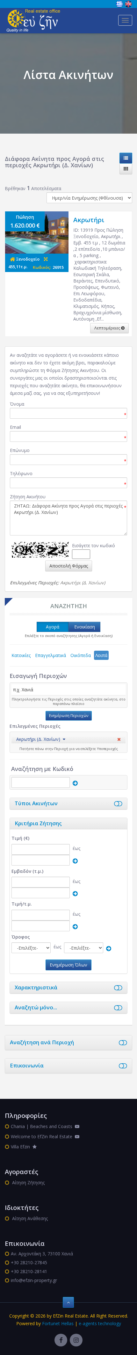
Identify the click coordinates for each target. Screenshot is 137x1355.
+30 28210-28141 (29, 1271)
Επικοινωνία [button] (27, 1065)
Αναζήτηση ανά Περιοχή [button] (42, 1042)
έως (76, 848)
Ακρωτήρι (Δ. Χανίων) (38, 739)
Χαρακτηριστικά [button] (36, 987)
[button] (40, 739)
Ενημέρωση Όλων (68, 965)
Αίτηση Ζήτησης (28, 1182)
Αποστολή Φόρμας (68, 566)
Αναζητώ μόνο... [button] (36, 1007)
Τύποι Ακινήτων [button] (36, 803)
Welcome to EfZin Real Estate (43, 1136)
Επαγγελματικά (50, 655)
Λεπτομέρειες (107, 328)
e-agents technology (100, 1323)
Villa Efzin (21, 1147)
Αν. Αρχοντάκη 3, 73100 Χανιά (42, 1254)
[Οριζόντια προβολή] (125, 158)
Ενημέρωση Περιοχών (68, 715)
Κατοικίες (21, 655)
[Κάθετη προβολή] (125, 168)
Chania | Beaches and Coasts (43, 1126)
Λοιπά (101, 655)
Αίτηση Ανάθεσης (29, 1218)
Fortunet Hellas (58, 1323)
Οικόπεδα (80, 655)
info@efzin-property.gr (34, 1280)
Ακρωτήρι (88, 220)
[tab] (68, 740)
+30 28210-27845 (29, 1262)
